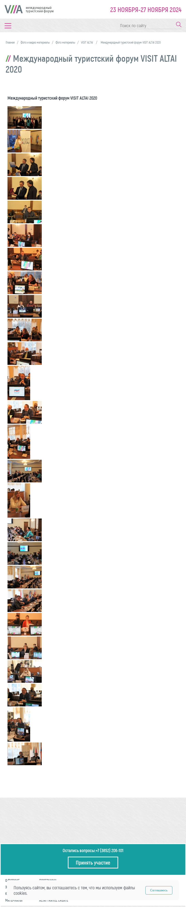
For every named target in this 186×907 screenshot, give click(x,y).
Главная (10, 42)
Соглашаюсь (159, 890)
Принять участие (93, 862)
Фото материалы (65, 42)
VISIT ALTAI (87, 42)
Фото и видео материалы (35, 42)
